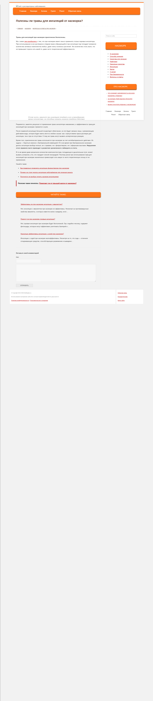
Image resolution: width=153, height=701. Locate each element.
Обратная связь (74, 11)
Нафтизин (113, 61)
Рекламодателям (122, 296)
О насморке (114, 54)
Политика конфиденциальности (20, 300)
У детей (113, 72)
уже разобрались (30, 41)
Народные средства (117, 64)
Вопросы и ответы (116, 77)
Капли (112, 69)
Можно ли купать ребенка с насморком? (122, 104)
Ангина (44, 11)
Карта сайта (121, 300)
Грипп (53, 11)
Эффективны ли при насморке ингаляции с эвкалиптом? (41, 204)
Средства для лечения (118, 59)
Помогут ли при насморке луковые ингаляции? (38, 219)
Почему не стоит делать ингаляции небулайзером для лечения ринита (46, 172)
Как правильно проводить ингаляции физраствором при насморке (44, 168)
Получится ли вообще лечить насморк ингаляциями (39, 177)
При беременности (117, 74)
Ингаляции (114, 67)
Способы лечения (116, 56)
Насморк (33, 11)
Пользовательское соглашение (39, 300)
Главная (22, 11)
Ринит (61, 11)
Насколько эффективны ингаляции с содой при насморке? (42, 234)
